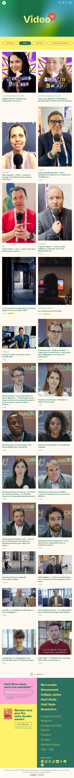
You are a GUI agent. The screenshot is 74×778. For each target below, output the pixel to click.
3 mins (40, 180)
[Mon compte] (60, 3)
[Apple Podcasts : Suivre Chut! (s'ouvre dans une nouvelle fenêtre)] (49, 762)
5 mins (4, 313)
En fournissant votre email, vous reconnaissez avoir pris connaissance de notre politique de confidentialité (19, 697)
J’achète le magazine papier (23, 728)
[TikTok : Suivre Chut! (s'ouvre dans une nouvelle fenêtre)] (53, 762)
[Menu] (70, 3)
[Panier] (63, 3)
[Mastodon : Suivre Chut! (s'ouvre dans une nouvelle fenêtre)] (42, 762)
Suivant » (40, 674)
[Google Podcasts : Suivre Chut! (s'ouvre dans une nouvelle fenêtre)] (61, 762)
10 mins (4, 582)
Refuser (41, 775)
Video (25, 43)
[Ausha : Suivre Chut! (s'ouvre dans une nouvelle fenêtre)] (64, 762)
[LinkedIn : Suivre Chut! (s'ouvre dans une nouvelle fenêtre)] (57, 762)
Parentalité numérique (60, 43)
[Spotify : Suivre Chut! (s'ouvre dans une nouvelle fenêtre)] (42, 765)
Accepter (33, 775)
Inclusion (39, 43)
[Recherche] (67, 3)
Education (10, 43)
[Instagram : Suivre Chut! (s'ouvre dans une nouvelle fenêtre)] (46, 762)
